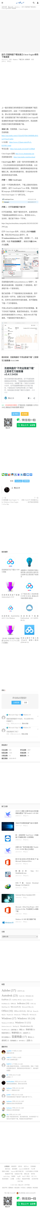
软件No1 (26, 1166)
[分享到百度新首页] (18, 474)
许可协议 (23, 1188)
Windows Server (7, 1026)
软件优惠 (22, 1040)
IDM (13, 1003)
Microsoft (16, 1007)
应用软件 (27, 59)
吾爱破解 (33, 1166)
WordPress (5, 1029)
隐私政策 (17, 1188)
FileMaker (5, 1003)
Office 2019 (20, 1011)
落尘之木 (20, 3)
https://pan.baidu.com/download (24, 157)
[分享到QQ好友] (12, 474)
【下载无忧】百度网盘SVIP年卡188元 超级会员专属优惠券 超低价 (29, 596)
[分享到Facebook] (24, 474)
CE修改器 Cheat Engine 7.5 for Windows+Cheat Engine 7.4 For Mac (10, 502)
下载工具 (21, 59)
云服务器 (14, 1029)
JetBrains (23, 1003)
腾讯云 (31, 1037)
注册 (25, 702)
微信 (22, 1029)
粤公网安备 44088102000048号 (27, 1193)
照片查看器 (6, 1037)
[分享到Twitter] (21, 474)
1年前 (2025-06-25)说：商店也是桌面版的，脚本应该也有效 (17, 1083)
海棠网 (13, 1176)
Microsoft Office (27, 1007)
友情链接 (29, 1188)
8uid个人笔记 (26, 1176)
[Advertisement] (20, 30)
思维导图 (30, 1029)
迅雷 (29, 1040)
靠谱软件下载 (9, 1174)
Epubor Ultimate (28, 999)
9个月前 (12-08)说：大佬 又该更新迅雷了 (14, 1058)
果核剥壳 (13, 1166)
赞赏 (25, 414)
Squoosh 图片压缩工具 (17, 1171)
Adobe (9, 990)
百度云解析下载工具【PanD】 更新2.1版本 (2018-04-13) (29, 640)
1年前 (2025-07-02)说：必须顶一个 (14, 1076)
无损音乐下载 (18, 1174)
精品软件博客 (26, 1179)
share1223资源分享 (24, 1169)
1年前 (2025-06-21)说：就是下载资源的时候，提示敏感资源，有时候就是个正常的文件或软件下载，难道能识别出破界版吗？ (22, 1117)
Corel (21, 996)
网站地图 (35, 1188)
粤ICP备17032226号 (9, 1193)
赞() (16, 414)
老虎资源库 (5, 1179)
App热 (18, 1176)
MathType (5, 1007)
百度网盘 (26, 481)
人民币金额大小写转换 (31, 1171)
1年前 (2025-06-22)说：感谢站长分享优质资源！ (16, 1109)
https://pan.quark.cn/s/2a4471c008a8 (22, 149)
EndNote (6, 999)
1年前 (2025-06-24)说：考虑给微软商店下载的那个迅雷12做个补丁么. (19, 1096)
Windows (17, 7)
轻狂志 (20, 1166)
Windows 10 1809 (8, 1023)
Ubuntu (17, 1014)
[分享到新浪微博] (9, 474)
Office (7, 1010)
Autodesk (10, 995)
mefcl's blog (6, 1176)
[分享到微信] (3, 474)
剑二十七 (34, 1176)
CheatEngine (18, 481)
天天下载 (20, 1181)
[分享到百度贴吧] (15, 474)
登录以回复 (25, 723)
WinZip (16, 1026)
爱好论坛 (7, 1169)
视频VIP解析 (5, 1171)
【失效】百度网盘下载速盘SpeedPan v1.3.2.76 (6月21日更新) (10, 641)
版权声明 (4, 1188)
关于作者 (27, 1185)
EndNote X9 (16, 1000)
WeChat (33, 1014)
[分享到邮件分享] (28, 474)
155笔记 (18, 1179)
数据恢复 (17, 1033)
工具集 (12, 1179)
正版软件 (26, 1033)
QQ (3, 1014)
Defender (29, 996)
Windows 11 (23, 1022)
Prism (35, 1011)
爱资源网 (14, 1169)
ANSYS (20, 991)
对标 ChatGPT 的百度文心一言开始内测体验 (29, 501)
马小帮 (33, 1169)
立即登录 (16, 702)
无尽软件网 (35, 1179)
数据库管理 (6, 1033)
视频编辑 (14, 1040)
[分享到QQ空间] (6, 474)
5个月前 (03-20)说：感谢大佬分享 (15, 1052)
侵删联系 (10, 1188)
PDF (29, 1011)
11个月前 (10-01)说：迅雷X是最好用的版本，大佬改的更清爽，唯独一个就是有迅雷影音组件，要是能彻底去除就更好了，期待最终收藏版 (22, 1067)
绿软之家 (26, 1174)
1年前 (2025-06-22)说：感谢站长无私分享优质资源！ (16, 1102)
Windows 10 (26, 1018)
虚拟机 (5, 1040)
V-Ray (25, 1014)
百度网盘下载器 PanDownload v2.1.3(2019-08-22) (29, 618)
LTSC (33, 1003)
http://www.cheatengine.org (24, 154)
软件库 (33, 1174)
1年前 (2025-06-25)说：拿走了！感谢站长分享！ (16, 1089)
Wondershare (26, 1026)
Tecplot (10, 1014)
